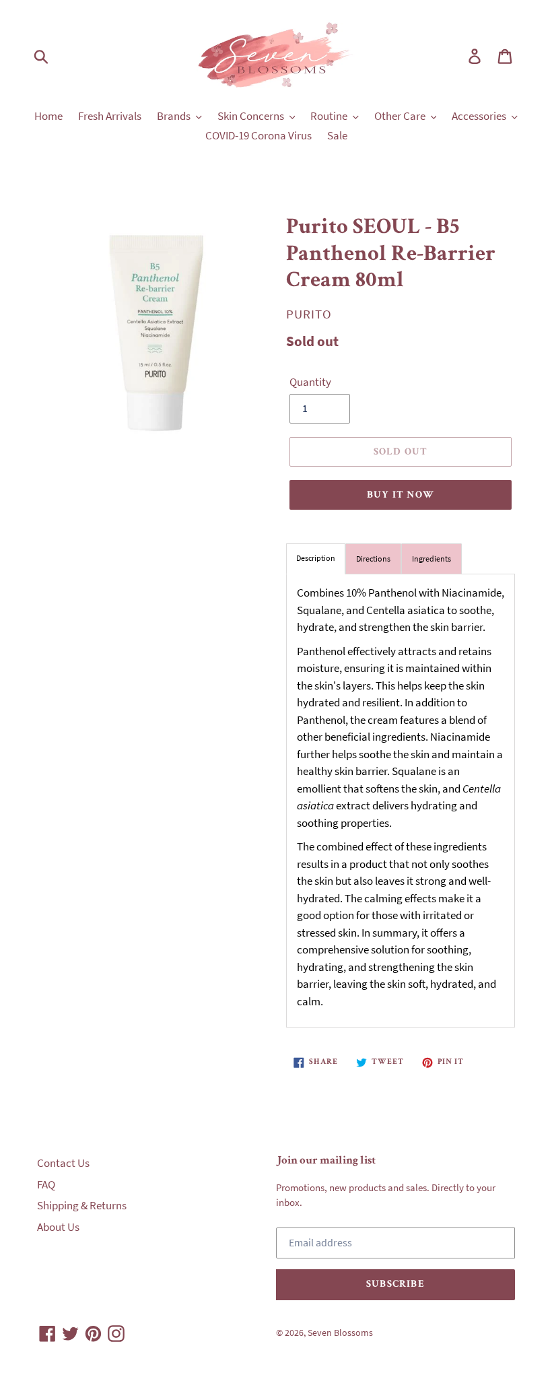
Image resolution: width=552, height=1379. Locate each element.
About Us (58, 1226)
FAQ (46, 1184)
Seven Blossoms (340, 1332)
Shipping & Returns (82, 1205)
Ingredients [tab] (431, 558)
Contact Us (63, 1162)
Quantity (310, 381)
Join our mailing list (326, 1161)
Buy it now (400, 495)
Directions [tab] (373, 558)
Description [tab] (315, 558)
